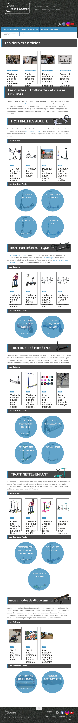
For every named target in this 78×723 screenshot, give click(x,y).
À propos (48, 711)
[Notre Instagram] (68, 23)
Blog (22, 34)
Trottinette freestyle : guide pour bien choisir (15, 401)
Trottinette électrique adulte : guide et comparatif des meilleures (47, 302)
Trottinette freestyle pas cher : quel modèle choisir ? (31, 401)
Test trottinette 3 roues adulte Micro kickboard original (25, 550)
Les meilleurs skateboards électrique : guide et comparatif (47, 656)
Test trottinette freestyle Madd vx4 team (26, 450)
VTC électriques (48, 257)
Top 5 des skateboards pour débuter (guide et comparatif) (31, 657)
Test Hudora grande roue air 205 (52, 196)
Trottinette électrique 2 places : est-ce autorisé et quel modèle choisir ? (12, 82)
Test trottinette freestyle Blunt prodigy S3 (26, 424)
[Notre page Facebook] (64, 23)
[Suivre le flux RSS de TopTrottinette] (59, 24)
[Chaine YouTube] (72, 23)
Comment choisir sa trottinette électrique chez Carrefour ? (65, 81)
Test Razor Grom (53, 447)
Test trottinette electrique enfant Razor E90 (52, 324)
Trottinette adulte (11, 29)
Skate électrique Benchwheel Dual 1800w (25, 679)
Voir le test (25, 207)
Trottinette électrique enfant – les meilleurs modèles (15, 301)
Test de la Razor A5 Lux (52, 222)
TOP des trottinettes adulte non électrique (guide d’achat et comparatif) (15, 178)
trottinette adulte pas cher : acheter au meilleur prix (63, 175)
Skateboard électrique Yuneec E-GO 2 (52, 679)
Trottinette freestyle (30, 29)
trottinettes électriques (18, 255)
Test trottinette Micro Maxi (53, 548)
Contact (68, 719)
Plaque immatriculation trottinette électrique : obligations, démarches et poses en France (47, 83)
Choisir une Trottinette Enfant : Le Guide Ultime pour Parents (15, 529)
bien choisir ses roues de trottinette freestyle (47, 401)
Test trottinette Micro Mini (39, 575)
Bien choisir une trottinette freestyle (63, 400)
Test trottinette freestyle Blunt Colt (52, 422)
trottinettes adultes (32, 131)
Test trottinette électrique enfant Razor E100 (26, 324)
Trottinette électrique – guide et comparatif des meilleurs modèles (63, 303)
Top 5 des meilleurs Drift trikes (15, 655)
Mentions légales (64, 716)
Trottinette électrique (49, 29)
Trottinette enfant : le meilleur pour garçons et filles (63, 528)
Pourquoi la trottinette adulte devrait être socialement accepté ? (47, 178)
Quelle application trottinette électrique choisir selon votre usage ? (30, 82)
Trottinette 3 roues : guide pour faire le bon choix (47, 528)
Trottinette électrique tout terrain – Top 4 (31, 300)
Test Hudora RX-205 (26, 220)
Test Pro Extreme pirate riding (26, 196)
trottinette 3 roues (26, 104)
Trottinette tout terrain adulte (31, 172)
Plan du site (50, 716)
